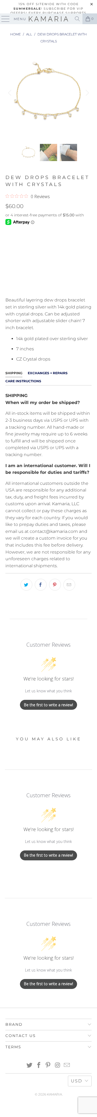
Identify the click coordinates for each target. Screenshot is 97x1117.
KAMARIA (54, 1094)
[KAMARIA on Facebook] (39, 1066)
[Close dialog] (93, 497)
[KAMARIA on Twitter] (30, 1066)
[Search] (77, 18)
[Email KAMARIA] (67, 1066)
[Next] (86, 93)
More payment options (48, 286)
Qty (9, 233)
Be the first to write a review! (48, 704)
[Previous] (10, 93)
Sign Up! (48, 585)
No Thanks (48, 600)
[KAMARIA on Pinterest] (48, 1066)
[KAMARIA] (48, 18)
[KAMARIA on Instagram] (58, 1066)
